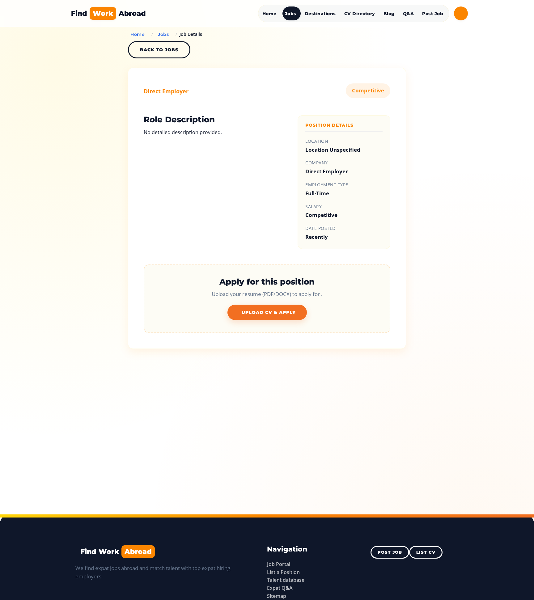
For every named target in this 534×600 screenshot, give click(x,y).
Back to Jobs (159, 50)
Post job (390, 552)
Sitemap (276, 596)
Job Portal (278, 564)
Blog (389, 13)
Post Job (432, 13)
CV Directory (359, 13)
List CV (425, 552)
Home (269, 13)
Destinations (320, 13)
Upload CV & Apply (269, 312)
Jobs (290, 13)
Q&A (408, 13)
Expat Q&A (280, 588)
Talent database (285, 580)
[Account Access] (461, 13)
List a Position (283, 572)
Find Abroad (108, 13)
